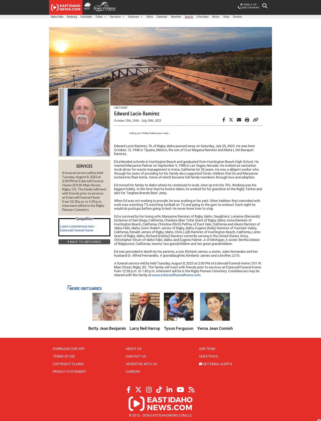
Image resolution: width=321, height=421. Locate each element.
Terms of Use (64, 356)
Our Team (207, 349)
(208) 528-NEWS (249, 7)
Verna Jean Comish (215, 328)
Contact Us (136, 356)
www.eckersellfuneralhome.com (176, 275)
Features (133, 16)
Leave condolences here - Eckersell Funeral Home (78, 228)
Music (216, 16)
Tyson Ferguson (178, 328)
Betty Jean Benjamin (107, 328)
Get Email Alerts (217, 364)
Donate (237, 16)
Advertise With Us (141, 364)
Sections (115, 16)
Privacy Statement (69, 372)
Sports (189, 16)
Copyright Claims (68, 364)
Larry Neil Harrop (145, 328)
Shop (226, 16)
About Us (133, 349)
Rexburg (72, 16)
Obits (149, 16)
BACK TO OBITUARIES (85, 242)
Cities (99, 16)
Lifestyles (203, 16)
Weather (176, 16)
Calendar (162, 16)
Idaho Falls (57, 16)
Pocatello (86, 16)
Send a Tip (250, 4)
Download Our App (69, 349)
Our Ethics (208, 356)
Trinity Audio (148, 133)
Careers (133, 372)
